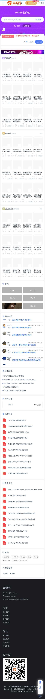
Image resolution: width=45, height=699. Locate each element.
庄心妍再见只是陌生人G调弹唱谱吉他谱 (22, 513)
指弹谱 (8, 133)
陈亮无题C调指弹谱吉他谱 (37, 150)
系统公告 (8, 36)
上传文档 (39, 42)
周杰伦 (26, 26)
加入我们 (6, 619)
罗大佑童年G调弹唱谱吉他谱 (18, 450)
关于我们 (6, 612)
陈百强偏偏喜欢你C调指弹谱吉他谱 (17, 150)
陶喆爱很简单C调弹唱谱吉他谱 (18, 432)
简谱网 (12, 573)
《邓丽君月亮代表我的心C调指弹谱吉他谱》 (26, 356)
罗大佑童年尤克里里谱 (37, 248)
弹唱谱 (8, 58)
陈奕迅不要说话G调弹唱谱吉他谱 (17, 98)
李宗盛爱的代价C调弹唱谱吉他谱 (17, 75)
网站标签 (6, 646)
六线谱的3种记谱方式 (10, 387)
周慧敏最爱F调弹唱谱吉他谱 (17, 531)
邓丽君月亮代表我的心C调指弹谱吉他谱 (17, 173)
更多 (41, 58)
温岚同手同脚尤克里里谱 (17, 271)
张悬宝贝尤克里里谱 (6, 226)
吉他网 (5, 573)
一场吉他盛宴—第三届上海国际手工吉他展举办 (19, 379)
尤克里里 (9, 208)
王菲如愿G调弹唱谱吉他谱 (6, 120)
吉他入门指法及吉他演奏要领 (13, 376)
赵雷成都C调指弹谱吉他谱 (27, 173)
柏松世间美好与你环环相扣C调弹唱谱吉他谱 (27, 98)
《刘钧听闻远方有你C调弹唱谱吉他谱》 (24, 364)
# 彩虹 (29, 557)
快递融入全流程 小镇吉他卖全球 (14, 390)
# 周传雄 (35, 557)
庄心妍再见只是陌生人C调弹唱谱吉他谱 (21, 519)
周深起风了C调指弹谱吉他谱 (37, 196)
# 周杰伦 (22, 557)
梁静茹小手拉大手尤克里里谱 (6, 248)
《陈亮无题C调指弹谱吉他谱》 (21, 323)
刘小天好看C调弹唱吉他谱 (17, 420)
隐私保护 (6, 639)
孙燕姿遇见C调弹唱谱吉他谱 (27, 75)
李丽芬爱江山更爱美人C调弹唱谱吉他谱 (6, 75)
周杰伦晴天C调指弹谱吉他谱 (17, 196)
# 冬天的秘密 (6, 560)
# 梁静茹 (15, 560)
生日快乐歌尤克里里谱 (27, 226)
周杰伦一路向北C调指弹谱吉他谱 (6, 150)
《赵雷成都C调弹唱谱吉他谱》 (21, 331)
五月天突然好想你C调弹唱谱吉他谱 (37, 75)
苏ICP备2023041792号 (19, 691)
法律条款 (6, 642)
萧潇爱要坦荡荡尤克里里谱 (27, 271)
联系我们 (6, 615)
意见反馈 (6, 622)
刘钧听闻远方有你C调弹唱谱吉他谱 (27, 120)
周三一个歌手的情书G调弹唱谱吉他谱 (21, 525)
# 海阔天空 (6, 557)
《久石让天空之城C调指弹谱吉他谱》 (24, 348)
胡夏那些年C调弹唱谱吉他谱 (18, 473)
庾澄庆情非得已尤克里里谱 (27, 248)
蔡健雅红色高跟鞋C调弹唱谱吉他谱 (20, 426)
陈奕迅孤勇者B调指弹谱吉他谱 (27, 150)
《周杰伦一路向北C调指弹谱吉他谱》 (24, 341)
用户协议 (6, 635)
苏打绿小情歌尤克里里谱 (37, 271)
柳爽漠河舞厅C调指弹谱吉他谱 (6, 173)
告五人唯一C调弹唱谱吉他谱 (37, 120)
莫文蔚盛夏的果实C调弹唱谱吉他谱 (6, 98)
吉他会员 (32, 2)
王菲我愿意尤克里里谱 (37, 226)
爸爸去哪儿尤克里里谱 (6, 271)
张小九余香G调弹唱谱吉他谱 (18, 543)
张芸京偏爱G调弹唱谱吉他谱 (17, 120)
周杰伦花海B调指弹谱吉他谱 (37, 173)
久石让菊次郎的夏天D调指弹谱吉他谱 (27, 196)
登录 (42, 3)
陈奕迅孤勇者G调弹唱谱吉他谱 (37, 98)
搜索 (39, 19)
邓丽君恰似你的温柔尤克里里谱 (17, 226)
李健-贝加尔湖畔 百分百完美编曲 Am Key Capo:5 (25, 489)
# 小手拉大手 (23, 560)
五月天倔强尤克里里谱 (17, 248)
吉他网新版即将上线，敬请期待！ (27, 34)
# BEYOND (15, 557)
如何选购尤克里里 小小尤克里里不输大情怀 (18, 383)
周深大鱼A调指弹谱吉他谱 (6, 196)
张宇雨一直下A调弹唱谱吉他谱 (18, 537)
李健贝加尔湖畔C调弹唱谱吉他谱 (19, 462)
